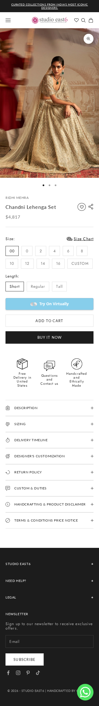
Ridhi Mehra (17, 198)
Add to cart (49, 321)
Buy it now (49, 337)
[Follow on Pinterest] (28, 673)
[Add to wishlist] (82, 207)
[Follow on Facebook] (8, 673)
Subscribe (24, 659)
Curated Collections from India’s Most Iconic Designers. (49, 6)
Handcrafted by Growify (69, 690)
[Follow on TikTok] (38, 673)
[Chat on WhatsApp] (85, 692)
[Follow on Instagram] (18, 673)
